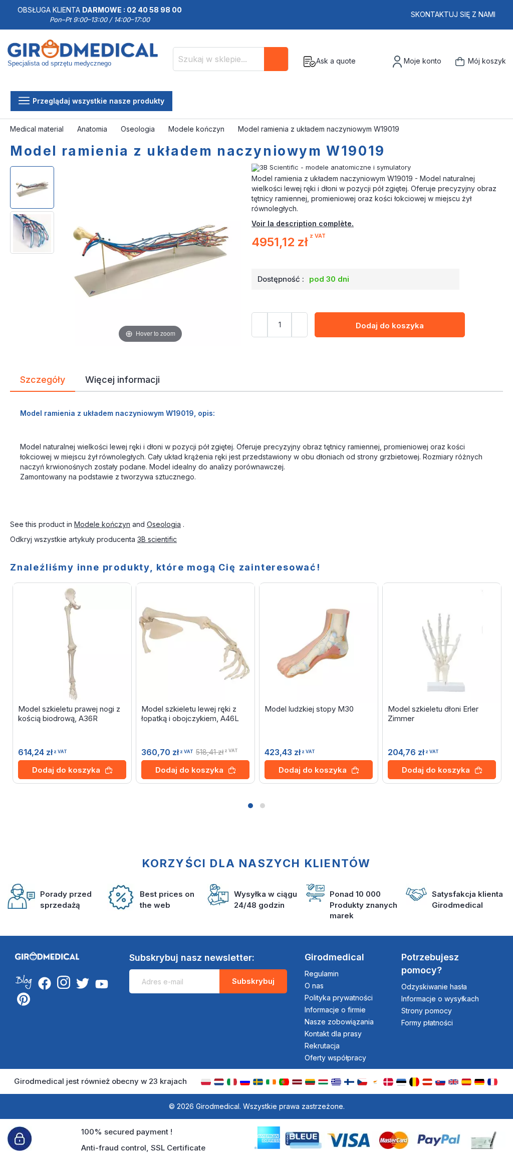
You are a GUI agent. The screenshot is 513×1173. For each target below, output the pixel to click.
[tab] (42, 381)
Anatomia (93, 129)
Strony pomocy (426, 1010)
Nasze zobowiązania (339, 1021)
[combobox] (231, 59)
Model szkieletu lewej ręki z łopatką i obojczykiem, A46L (190, 713)
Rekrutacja (322, 1045)
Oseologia (139, 129)
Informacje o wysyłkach (440, 998)
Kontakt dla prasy (333, 1033)
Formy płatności (427, 1022)
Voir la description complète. (302, 223)
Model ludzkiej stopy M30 (309, 709)
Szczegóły (42, 378)
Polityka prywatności (339, 997)
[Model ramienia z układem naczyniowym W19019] (32, 187)
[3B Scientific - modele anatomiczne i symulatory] (377, 168)
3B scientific (157, 539)
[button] (250, 805)
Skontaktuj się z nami (453, 14)
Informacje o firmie (335, 1009)
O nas (314, 985)
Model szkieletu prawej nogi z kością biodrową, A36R (69, 713)
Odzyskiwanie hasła (434, 986)
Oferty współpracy (335, 1057)
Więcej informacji (122, 378)
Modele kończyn (197, 129)
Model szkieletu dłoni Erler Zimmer (433, 713)
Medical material (38, 129)
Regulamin (322, 973)
